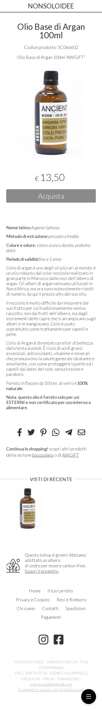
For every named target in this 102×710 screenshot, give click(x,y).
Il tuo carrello (60, 590)
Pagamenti (51, 617)
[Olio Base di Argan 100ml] (51, 113)
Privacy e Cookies (33, 599)
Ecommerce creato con (51, 689)
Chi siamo (26, 608)
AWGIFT (70, 455)
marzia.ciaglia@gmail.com (51, 684)
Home (35, 590)
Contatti (50, 608)
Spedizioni (76, 608)
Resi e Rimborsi (72, 599)
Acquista (51, 196)
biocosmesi (43, 455)
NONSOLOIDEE (51, 6)
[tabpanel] (51, 113)
